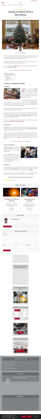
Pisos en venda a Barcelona (8, 366)
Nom (4, 245)
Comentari (5, 234)
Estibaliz (14, 202)
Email (16, 245)
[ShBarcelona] (20, 2)
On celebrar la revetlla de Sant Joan (11, 200)
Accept (23, 416)
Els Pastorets (7, 77)
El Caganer (7, 76)
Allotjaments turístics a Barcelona (9, 363)
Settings (35, 416)
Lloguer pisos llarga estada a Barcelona (10, 365)
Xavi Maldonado (27, 17)
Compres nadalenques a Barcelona (24, 70)
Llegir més (11, 209)
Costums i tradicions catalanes (20, 9)
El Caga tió (7, 80)
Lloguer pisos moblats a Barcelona (9, 361)
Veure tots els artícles (7, 226)
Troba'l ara (17, 318)
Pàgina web (28, 245)
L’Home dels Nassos (9, 78)
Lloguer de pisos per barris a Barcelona (10, 368)
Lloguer (17, 310)
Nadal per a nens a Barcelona (24, 141)
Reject (29, 416)
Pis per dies (20, 316)
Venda (23, 310)
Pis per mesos (20, 314)
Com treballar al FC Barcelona (29, 200)
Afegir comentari (19, 17)
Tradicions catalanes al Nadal (9, 75)
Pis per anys (20, 312)
